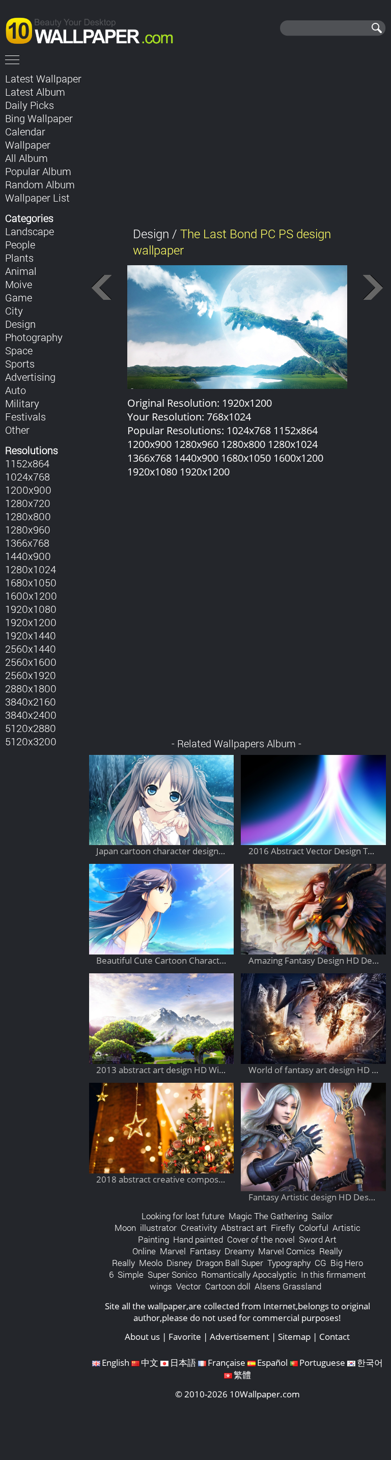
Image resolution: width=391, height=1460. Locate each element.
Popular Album (38, 171)
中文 (149, 1362)
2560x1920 (30, 675)
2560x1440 (30, 648)
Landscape (29, 231)
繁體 (242, 1375)
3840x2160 (30, 701)
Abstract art (244, 1227)
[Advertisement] (237, 142)
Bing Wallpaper (39, 118)
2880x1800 (31, 688)
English (115, 1362)
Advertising (30, 376)
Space (19, 350)
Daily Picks (29, 104)
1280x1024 (30, 569)
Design (20, 323)
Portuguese (322, 1362)
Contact (334, 1336)
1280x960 (27, 529)
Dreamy (239, 1251)
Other (17, 429)
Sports (20, 363)
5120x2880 (30, 728)
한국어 (370, 1362)
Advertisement (239, 1336)
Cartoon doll (227, 1286)
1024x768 (27, 476)
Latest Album (35, 91)
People (20, 244)
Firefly (283, 1227)
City (14, 310)
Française (226, 1362)
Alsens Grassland (288, 1286)
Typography (289, 1263)
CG (320, 1263)
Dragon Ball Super (229, 1263)
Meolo (150, 1263)
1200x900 (28, 489)
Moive (18, 284)
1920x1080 (31, 608)
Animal (21, 270)
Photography (34, 337)
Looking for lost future (183, 1216)
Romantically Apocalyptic (249, 1274)
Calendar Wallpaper (27, 138)
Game (18, 297)
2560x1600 (31, 661)
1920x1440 (30, 635)
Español (272, 1362)
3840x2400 (31, 714)
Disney (179, 1263)
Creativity (199, 1227)
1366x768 (27, 542)
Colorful (313, 1227)
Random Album (40, 184)
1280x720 (27, 503)
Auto (15, 390)
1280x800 (28, 516)
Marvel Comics (286, 1251)
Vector (188, 1286)
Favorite (185, 1336)
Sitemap (294, 1336)
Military (22, 403)
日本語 (183, 1362)
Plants (19, 257)
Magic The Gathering (268, 1216)
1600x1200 (31, 595)
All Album (26, 157)
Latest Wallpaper (43, 78)
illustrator (158, 1227)
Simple (131, 1274)
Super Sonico (172, 1274)
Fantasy (205, 1251)
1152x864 (27, 463)
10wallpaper (94, 29)
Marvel (173, 1251)
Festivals (25, 416)
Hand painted (198, 1239)
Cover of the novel (261, 1239)
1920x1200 (31, 622)
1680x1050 (31, 582)
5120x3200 (31, 741)
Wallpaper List (37, 197)
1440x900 (28, 556)
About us (142, 1336)
